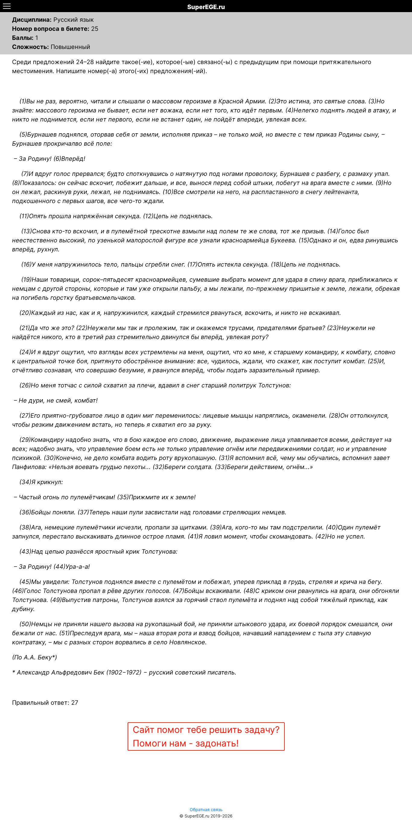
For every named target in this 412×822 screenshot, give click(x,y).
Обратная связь (206, 809)
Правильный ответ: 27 (45, 702)
